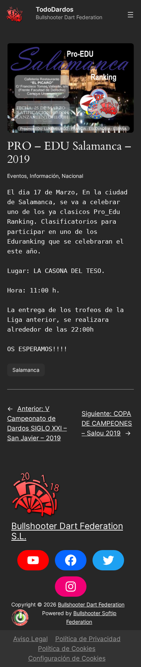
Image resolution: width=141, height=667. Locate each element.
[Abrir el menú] (130, 14)
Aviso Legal (30, 639)
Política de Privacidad (88, 639)
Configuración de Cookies (67, 658)
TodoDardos (54, 9)
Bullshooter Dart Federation (91, 604)
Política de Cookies (67, 648)
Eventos (17, 176)
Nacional (72, 176)
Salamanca (25, 370)
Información (44, 176)
